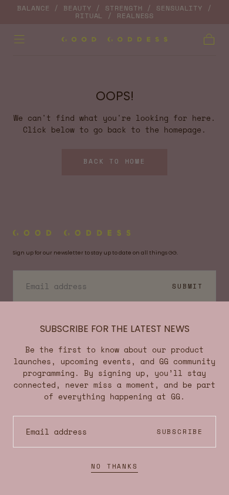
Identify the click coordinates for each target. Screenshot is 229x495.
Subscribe (180, 431)
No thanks (114, 466)
